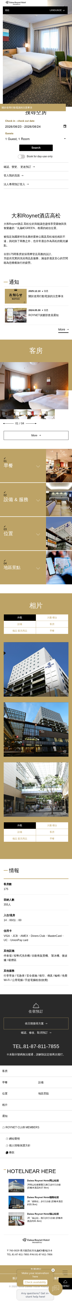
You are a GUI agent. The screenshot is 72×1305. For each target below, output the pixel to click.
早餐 (5, 1082)
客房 (5, 1071)
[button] (8, 423)
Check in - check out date (19, 120)
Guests (9, 133)
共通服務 (54, 1278)
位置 (5, 1093)
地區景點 (43, 1093)
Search (36, 147)
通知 (5, 1116)
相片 (5, 1104)
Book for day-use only (40, 156)
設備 (41, 1082)
